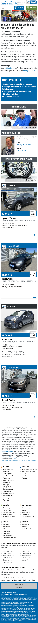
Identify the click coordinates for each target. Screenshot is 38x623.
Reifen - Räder (7, 510)
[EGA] (31, 2)
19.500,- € (7, 335)
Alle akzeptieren (19, 584)
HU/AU (24, 474)
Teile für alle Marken (9, 517)
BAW (29, 580)
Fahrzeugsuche (7, 474)
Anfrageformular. (29, 71)
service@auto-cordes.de (24, 145)
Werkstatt (26, 467)
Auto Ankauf (6, 478)
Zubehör (6, 505)
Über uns (6, 522)
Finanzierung (26, 508)
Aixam (28, 578)
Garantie (24, 510)
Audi (19, 580)
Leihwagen (25, 514)
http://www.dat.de (7, 457)
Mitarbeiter (10, 68)
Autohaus (6, 524)
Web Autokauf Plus (8, 476)
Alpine (9, 580)
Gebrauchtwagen (8, 489)
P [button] (34, 235)
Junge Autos (7, 491)
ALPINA (6, 578)
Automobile (7, 467)
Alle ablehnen (19, 587)
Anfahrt (24, 527)
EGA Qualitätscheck (9, 487)
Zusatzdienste (27, 505)
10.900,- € (7, 396)
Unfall (24, 476)
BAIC (24, 580)
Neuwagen (6, 485)
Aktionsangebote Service (29, 469)
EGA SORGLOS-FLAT (28, 517)
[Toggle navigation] (3, 8)
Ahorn (23, 578)
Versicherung (26, 512)
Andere (14, 580)
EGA (4, 529)
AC (1, 578)
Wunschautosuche (8, 493)
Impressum (29, 619)
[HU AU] (20, 2)
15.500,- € (7, 274)
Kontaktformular (27, 529)
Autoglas (24, 478)
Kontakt (25, 522)
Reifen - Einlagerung (9, 512)
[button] (19, 8)
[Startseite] (7, 2)
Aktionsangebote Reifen (10, 508)
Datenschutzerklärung (9, 538)
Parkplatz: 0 (6, 500)
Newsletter (6, 527)
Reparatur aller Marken (29, 471)
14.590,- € (7, 214)
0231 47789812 (21, 151)
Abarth (13, 578)
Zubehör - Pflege (8, 514)
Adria (18, 578)
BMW (33, 580)
